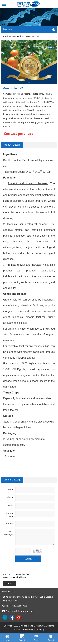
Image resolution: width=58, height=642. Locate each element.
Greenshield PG (21, 574)
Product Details (12, 144)
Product (7, 36)
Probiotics (18, 36)
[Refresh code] (37, 551)
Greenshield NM (18, 577)
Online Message (12, 479)
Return (9, 583)
